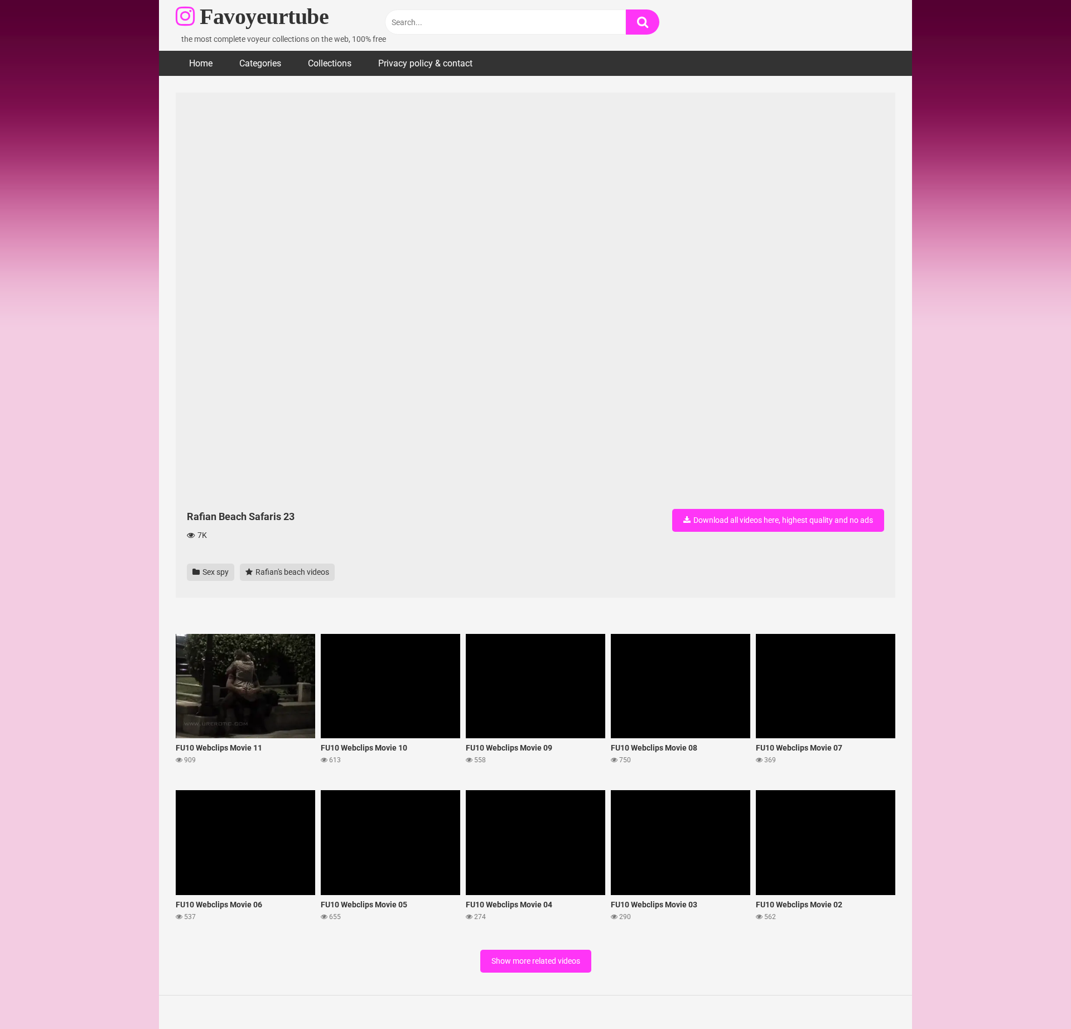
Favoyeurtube (262, 16)
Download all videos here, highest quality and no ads (782, 520)
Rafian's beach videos (291, 572)
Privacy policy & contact (425, 63)
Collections (329, 63)
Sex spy (215, 572)
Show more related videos (535, 960)
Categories (260, 63)
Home (201, 63)
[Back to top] (1034, 995)
